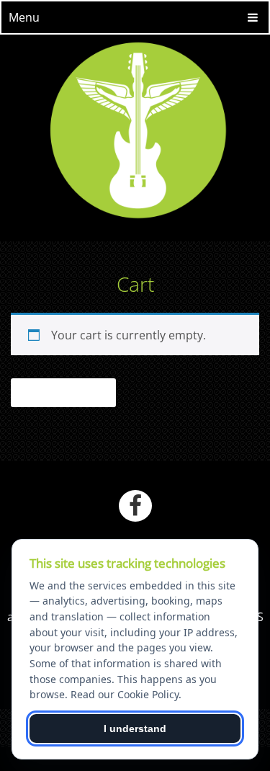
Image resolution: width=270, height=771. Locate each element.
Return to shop (63, 393)
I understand (135, 728)
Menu (24, 17)
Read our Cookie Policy (125, 694)
